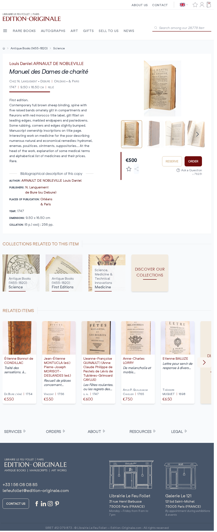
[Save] (129, 169)
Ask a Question (191, 170)
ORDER (193, 161)
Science (59, 48)
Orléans (46, 199)
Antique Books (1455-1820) (29, 48)
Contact (160, 5)
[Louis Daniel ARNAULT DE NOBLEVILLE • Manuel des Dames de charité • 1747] (131, 134)
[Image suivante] (204, 362)
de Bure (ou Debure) (40, 192)
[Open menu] (5, 30)
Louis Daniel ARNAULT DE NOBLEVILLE (46, 63)
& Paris (45, 204)
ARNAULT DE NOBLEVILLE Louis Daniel (51, 180)
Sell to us (108, 31)
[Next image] (198, 88)
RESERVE (172, 161)
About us (140, 5)
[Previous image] (126, 88)
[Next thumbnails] (197, 134)
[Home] (4, 48)
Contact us (15, 503)
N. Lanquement (37, 187)
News (129, 31)
